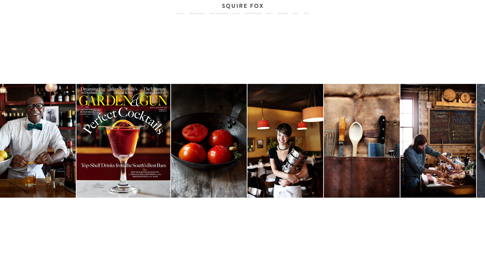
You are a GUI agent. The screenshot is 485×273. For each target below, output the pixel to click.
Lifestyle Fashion (197, 13)
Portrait (236, 13)
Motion (269, 13)
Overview (180, 13)
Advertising (282, 13)
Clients (306, 13)
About (295, 13)
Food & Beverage (253, 13)
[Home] (242, 6)
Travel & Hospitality (219, 13)
